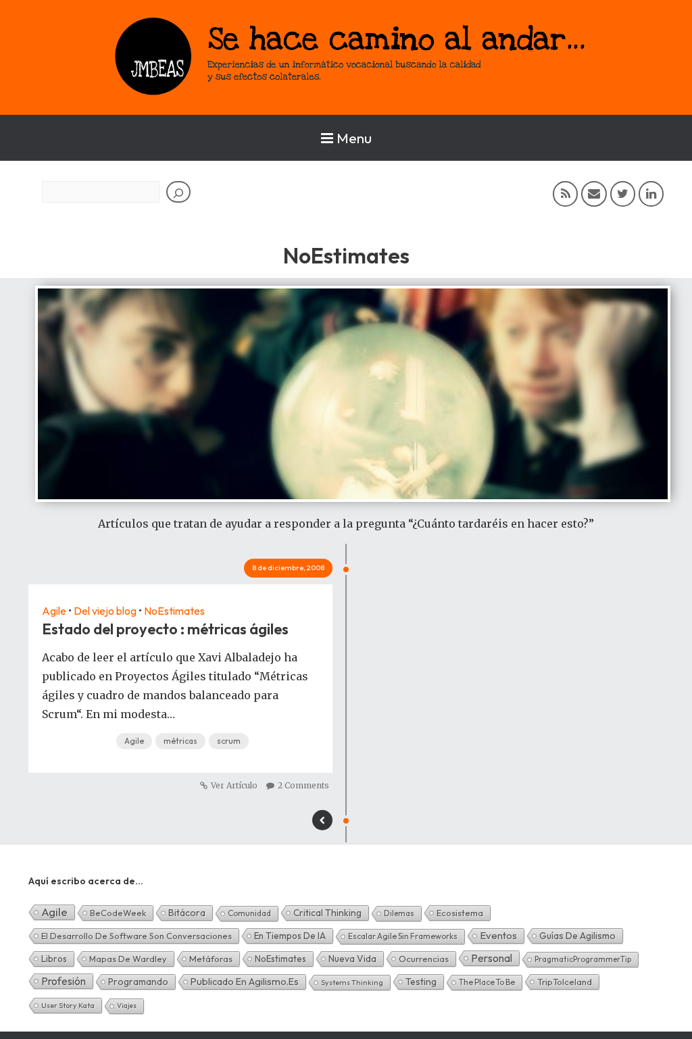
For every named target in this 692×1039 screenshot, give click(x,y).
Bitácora (186, 913)
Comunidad (249, 913)
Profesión (63, 981)
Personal (491, 958)
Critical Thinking (327, 913)
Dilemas (399, 913)
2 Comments (303, 785)
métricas (180, 741)
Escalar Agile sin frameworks (403, 936)
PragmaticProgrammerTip (583, 959)
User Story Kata (68, 1005)
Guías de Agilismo (577, 936)
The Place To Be (487, 982)
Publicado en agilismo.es (245, 981)
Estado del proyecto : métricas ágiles (165, 628)
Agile (54, 610)
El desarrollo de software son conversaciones (136, 935)
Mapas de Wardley (128, 958)
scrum (229, 741)
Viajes (127, 1005)
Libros (54, 958)
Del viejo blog (105, 610)
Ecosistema (460, 912)
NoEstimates (174, 610)
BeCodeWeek (118, 912)
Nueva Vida (352, 959)
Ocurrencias (424, 958)
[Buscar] (178, 192)
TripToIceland (564, 981)
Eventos (498, 935)
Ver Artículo (234, 785)
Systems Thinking (352, 982)
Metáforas (210, 958)
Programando (138, 981)
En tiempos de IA (290, 935)
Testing (421, 981)
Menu (354, 138)
